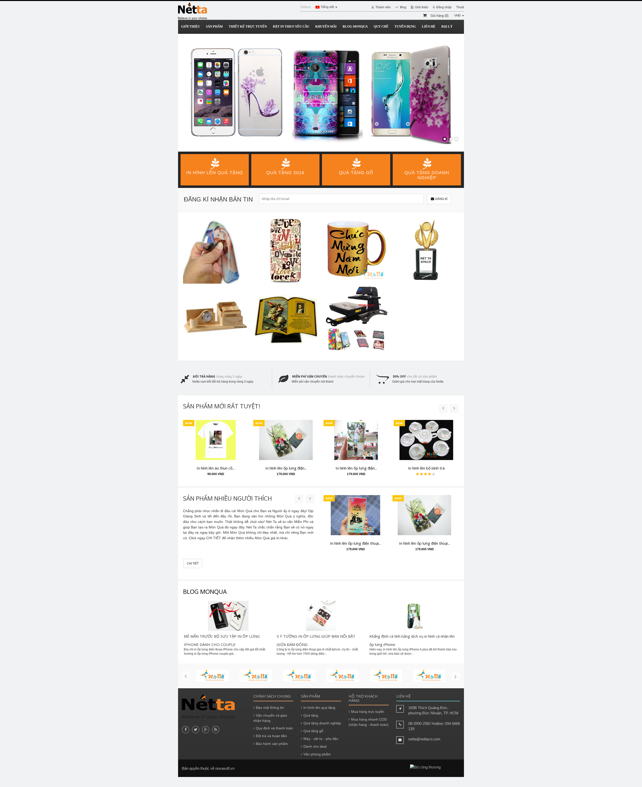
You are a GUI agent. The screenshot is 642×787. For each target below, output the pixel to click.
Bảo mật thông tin (270, 708)
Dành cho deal (315, 746)
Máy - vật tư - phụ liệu (320, 739)
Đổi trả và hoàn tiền (271, 736)
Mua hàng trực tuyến (367, 712)
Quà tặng (310, 715)
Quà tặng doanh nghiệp (322, 723)
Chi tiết (340, 97)
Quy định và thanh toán (274, 728)
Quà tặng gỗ (313, 731)
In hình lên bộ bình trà (426, 468)
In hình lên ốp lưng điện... (286, 468)
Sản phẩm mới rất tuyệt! (221, 406)
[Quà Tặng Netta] (192, 11)
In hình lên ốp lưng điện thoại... (355, 543)
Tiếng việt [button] (328, 7)
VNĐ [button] (457, 15)
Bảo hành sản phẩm (272, 744)
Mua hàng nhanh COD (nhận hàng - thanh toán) (368, 722)
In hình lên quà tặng (319, 708)
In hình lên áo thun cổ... (216, 468)
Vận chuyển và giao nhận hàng (270, 718)
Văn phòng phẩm (317, 754)
